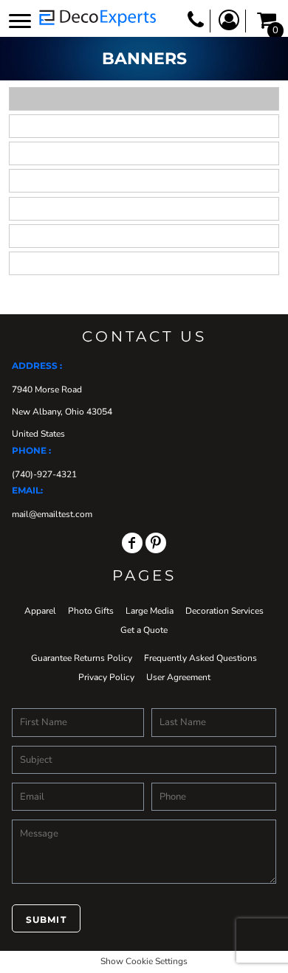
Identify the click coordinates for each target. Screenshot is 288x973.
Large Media (150, 611)
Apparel (40, 611)
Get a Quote (144, 630)
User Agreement (178, 677)
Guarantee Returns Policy (81, 658)
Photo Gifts (91, 611)
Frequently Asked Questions (200, 658)
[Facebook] (132, 543)
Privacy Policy (106, 677)
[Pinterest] (155, 543)
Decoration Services (224, 611)
